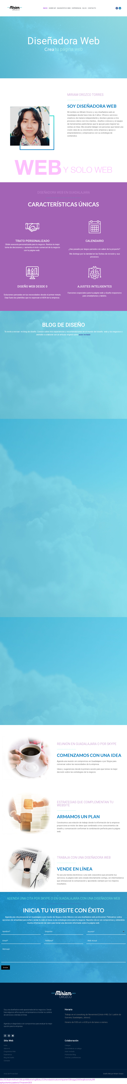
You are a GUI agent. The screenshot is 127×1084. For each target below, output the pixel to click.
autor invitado (84, 334)
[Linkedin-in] (9, 1035)
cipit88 (25, 1079)
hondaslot (49, 1079)
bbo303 (3, 1079)
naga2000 (76, 1079)
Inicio (45, 8)
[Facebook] (117, 8)
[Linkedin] (120, 8)
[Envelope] (12, 1035)
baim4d (11, 1079)
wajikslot (85, 1079)
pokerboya (8, 1082)
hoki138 (18, 1079)
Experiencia (76, 8)
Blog (84, 8)
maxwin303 (26, 1082)
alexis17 (17, 1082)
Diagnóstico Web (64, 8)
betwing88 (33, 1079)
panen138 (66, 1079)
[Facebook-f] (5, 1035)
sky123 (41, 1079)
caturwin (58, 1079)
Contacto (92, 8)
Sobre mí (52, 8)
